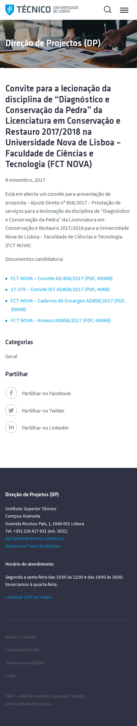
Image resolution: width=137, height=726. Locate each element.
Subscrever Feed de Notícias (33, 546)
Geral (11, 356)
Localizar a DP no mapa (28, 597)
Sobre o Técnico (21, 637)
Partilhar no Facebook (46, 393)
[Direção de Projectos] (41, 10)
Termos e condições (25, 663)
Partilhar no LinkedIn (45, 427)
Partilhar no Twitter (43, 410)
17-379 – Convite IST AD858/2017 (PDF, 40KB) (60, 289)
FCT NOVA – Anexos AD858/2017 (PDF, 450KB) (61, 320)
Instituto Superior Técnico (59, 696)
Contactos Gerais (22, 650)
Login (10, 675)
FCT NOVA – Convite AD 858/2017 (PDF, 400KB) (62, 278)
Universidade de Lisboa (28, 704)
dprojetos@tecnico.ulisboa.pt (34, 538)
